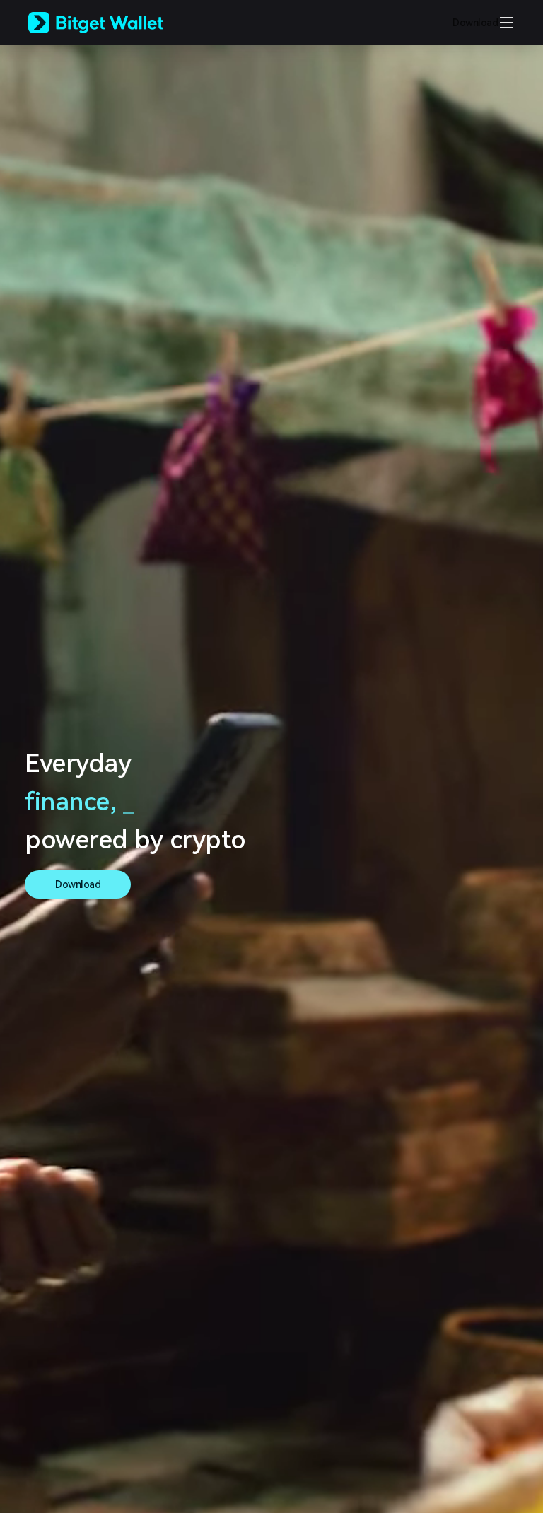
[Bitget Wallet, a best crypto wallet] (113, 22)
